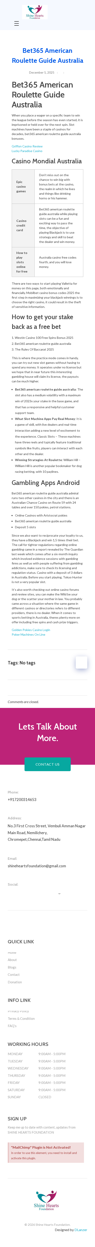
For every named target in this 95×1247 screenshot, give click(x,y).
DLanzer (80, 1230)
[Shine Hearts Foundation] (46, 12)
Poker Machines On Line (28, 634)
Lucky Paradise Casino (27, 151)
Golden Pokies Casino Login (31, 630)
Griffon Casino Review (27, 146)
